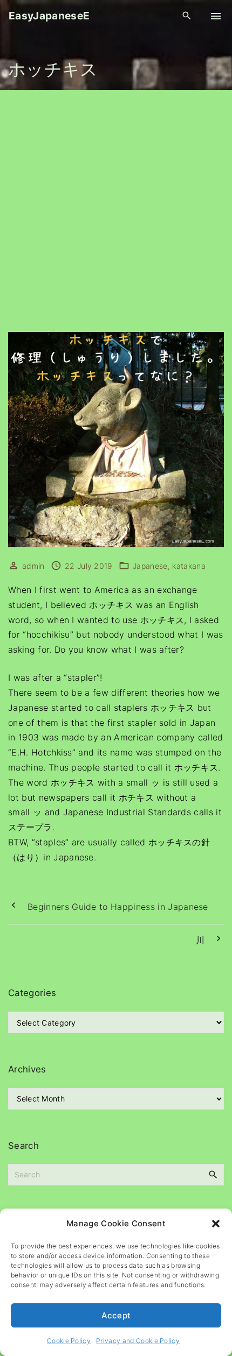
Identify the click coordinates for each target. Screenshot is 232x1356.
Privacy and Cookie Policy (138, 1341)
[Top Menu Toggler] (216, 16)
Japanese (150, 565)
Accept (116, 1315)
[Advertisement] (116, 211)
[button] (215, 1223)
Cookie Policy (69, 1341)
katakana (189, 565)
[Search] (213, 1174)
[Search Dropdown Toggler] (187, 16)
